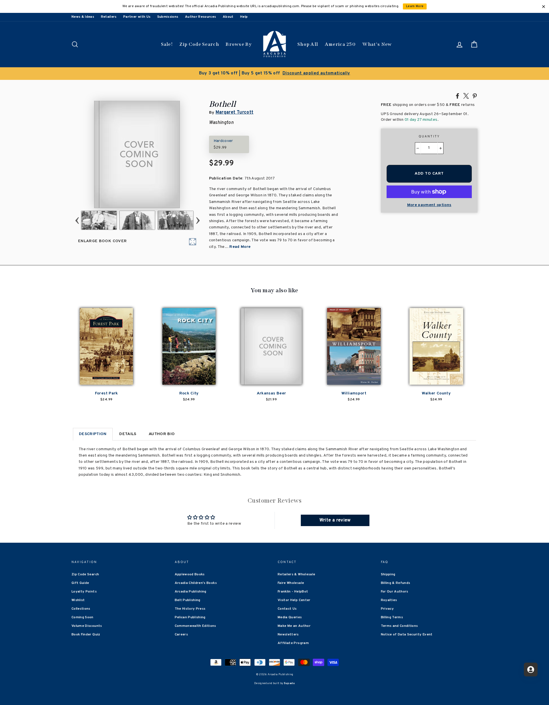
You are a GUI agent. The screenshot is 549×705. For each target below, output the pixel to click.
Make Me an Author (294, 626)
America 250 (340, 44)
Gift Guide (80, 583)
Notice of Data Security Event (407, 634)
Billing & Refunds (395, 583)
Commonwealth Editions (195, 626)
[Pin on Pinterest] (475, 95)
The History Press (190, 609)
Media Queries (290, 617)
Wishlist (78, 600)
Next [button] (197, 220)
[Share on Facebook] (457, 95)
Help (244, 17)
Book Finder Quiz (85, 634)
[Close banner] (543, 6)
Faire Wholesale (291, 583)
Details (127, 434)
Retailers (109, 17)
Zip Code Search (199, 44)
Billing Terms (392, 617)
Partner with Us (136, 17)
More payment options (429, 205)
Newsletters (288, 634)
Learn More (415, 6)
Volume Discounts (86, 626)
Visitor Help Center (294, 600)
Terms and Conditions (399, 626)
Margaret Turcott (235, 112)
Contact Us (287, 609)
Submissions (167, 17)
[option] (274, 73)
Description (93, 434)
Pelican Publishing (190, 617)
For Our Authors (394, 591)
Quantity (429, 137)
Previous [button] (77, 220)
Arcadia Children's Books (196, 583)
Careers (181, 634)
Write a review (335, 520)
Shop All (307, 44)
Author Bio (162, 434)
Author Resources (200, 17)
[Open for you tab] (531, 669)
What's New (377, 44)
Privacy (387, 609)
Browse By (239, 44)
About (228, 17)
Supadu (289, 683)
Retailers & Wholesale (296, 574)
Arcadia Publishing (190, 591)
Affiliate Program (293, 643)
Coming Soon (82, 617)
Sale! (167, 44)
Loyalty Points (84, 591)
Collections (80, 609)
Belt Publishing (187, 600)
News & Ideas (82, 17)
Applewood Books (190, 574)
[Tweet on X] (466, 95)
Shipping (388, 574)
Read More (239, 246)
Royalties (389, 600)
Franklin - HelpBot (293, 591)
